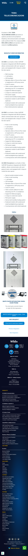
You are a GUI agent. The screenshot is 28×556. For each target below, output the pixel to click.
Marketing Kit (5, 506)
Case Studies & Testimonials (8, 522)
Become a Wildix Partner (7, 493)
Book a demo (19, 2)
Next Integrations (14, 332)
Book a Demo (5, 525)
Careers (4, 526)
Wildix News (5, 517)
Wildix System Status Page (8, 486)
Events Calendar (5, 523)
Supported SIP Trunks (7, 478)
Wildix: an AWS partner (7, 515)
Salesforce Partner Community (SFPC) (10, 498)
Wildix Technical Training (7, 503)
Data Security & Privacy (7, 488)
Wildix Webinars (5, 505)
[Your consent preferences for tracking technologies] (2, 553)
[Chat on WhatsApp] (24, 548)
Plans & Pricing (5, 528)
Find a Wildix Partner (6, 495)
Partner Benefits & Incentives (8, 497)
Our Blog (4, 489)
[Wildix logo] (14, 341)
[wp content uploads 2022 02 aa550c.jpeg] (14, 260)
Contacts (4, 519)
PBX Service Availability (7, 481)
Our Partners (5, 520)
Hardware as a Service (7, 508)
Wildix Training (5, 500)
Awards (4, 530)
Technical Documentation (7, 483)
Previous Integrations (14, 328)
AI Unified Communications (8, 393)
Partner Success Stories (7, 509)
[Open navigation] (25, 3)
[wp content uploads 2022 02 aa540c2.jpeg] (14, 241)
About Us (4, 514)
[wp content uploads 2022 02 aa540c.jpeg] (14, 223)
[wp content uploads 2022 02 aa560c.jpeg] (14, 278)
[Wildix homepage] (4, 2)
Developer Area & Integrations (8, 484)
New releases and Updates (8, 476)
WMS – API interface (6, 480)
